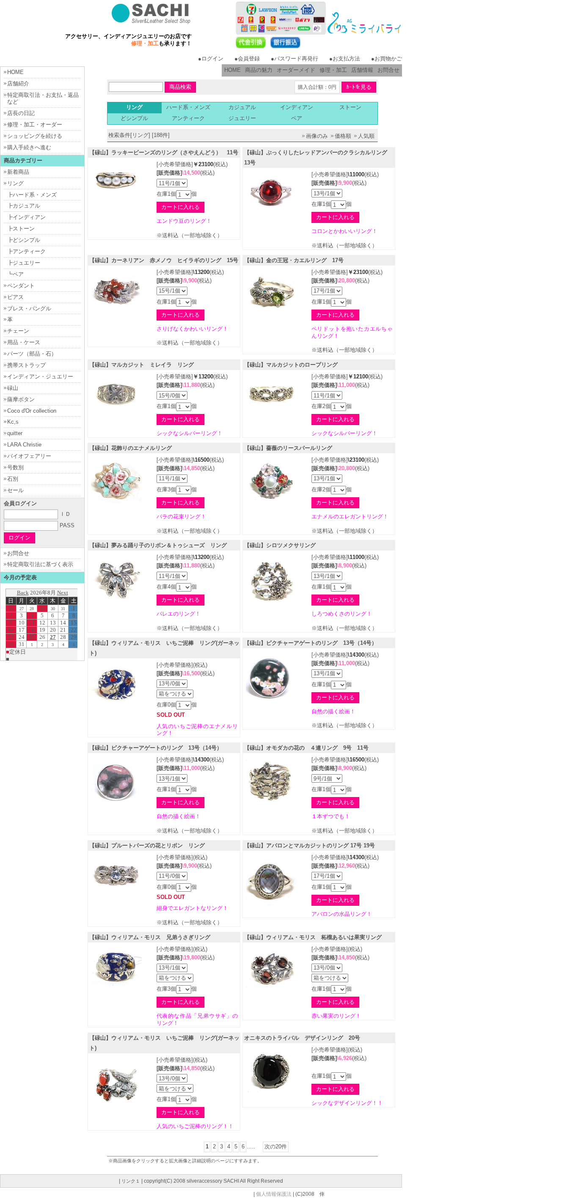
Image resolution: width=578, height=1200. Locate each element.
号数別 (15, 467)
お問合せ (388, 70)
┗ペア (15, 274)
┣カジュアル (23, 206)
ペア (296, 118)
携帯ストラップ (26, 365)
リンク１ (130, 1181)
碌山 (12, 388)
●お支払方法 (344, 58)
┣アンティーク (26, 251)
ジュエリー (242, 118)
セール (15, 490)
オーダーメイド (296, 70)
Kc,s (13, 422)
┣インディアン (26, 217)
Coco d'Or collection (31, 411)
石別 (12, 479)
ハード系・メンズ (188, 107)
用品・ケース (23, 342)
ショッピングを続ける (34, 136)
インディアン (296, 107)
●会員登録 (247, 58)
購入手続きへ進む (29, 147)
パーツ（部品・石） (32, 354)
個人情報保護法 (274, 1194)
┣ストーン (21, 228)
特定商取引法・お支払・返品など (43, 98)
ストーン (350, 107)
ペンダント (21, 285)
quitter (14, 433)
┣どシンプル (23, 240)
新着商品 (18, 172)
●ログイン (210, 58)
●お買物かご (386, 58)
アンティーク (188, 118)
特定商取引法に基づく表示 (40, 564)
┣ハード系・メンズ (32, 195)
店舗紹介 (18, 83)
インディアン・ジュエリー (40, 376)
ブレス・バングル (29, 308)
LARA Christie (24, 444)
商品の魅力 (258, 70)
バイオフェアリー (29, 456)
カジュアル (242, 107)
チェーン (18, 331)
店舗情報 (362, 70)
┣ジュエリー (23, 263)
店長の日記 (21, 113)
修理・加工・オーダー (34, 124)
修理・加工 (333, 70)
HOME (232, 70)
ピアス (15, 297)
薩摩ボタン (21, 399)
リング (15, 183)
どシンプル (134, 118)
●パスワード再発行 (294, 58)
